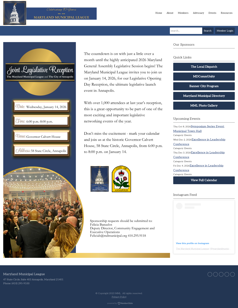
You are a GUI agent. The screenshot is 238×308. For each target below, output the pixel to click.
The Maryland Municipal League (192, 248)
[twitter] (210, 274)
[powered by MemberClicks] (119, 303)
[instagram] (227, 274)
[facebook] (215, 274)
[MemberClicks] (51, 13)
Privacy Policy (119, 297)
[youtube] (232, 274)
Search (207, 30)
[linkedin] (221, 274)
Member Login (225, 30)
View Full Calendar (204, 180)
